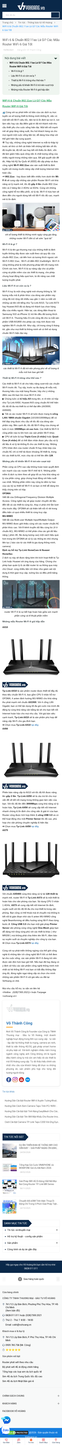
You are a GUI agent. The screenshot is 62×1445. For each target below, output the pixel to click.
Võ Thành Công (19, 1023)
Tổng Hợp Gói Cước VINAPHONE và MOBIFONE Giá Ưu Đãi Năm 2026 (36, 1166)
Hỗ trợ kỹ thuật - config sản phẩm (25, 1236)
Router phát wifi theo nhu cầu (17, 1362)
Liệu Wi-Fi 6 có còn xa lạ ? (23, 76)
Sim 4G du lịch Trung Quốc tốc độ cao (22, 1376)
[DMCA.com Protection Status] (17, 1432)
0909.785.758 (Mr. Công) (18, 1345)
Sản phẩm (12, 1243)
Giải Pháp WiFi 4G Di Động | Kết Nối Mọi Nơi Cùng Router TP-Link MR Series (38, 1182)
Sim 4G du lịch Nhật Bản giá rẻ (18, 1381)
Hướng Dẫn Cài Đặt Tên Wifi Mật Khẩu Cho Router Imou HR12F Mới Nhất (32, 1117)
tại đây (35, 725)
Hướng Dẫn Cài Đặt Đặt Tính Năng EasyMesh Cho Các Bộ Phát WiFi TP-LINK (31, 1111)
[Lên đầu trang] (53, 1426)
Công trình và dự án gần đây (22, 1249)
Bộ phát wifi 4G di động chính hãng (20, 1367)
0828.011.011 (31, 1268)
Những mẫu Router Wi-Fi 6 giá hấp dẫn (30, 89)
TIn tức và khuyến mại (18, 1230)
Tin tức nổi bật (14, 1136)
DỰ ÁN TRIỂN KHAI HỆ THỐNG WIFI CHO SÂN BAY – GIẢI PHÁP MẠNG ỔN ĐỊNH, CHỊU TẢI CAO (38, 1147)
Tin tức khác (8, 1091)
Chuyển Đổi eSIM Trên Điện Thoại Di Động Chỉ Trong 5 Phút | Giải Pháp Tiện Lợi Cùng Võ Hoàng (38, 1202)
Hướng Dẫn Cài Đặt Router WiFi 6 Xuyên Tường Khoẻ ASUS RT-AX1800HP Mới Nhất (30, 1101)
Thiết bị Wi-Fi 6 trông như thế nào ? (28, 80)
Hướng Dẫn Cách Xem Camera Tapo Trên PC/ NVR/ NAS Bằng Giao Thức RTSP (30, 1106)
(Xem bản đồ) (13, 1310)
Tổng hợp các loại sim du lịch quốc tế (22, 1371)
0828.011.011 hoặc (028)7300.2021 (24, 1315)
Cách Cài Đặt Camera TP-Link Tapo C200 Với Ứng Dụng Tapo (32, 1122)
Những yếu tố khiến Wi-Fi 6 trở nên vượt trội (32, 85)
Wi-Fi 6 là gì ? (17, 71)
